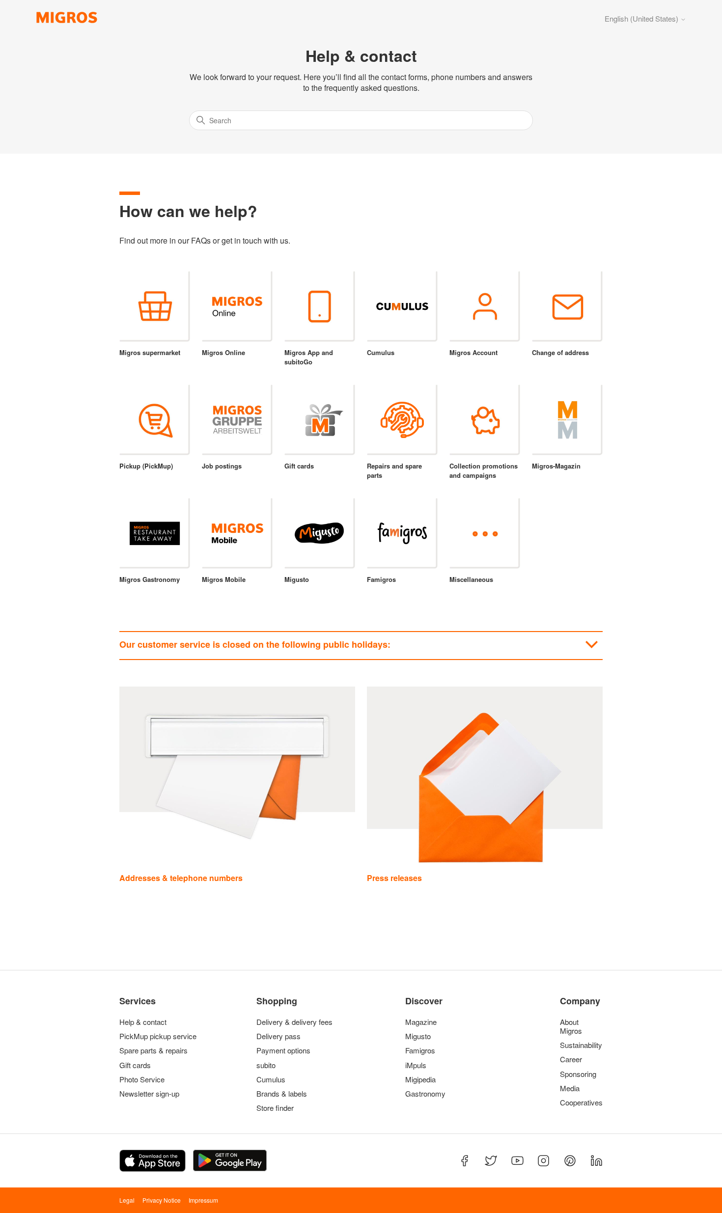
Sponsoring (578, 1074)
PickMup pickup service (157, 1036)
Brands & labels (281, 1093)
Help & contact (143, 1022)
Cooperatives (579, 1102)
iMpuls (415, 1065)
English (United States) (642, 18)
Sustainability (579, 1045)
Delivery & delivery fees (294, 1022)
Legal (127, 1200)
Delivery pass (278, 1036)
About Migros (571, 1026)
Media (570, 1088)
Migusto (418, 1036)
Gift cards (135, 1065)
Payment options (283, 1050)
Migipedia (420, 1079)
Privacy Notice (161, 1200)
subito (266, 1065)
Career (571, 1059)
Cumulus (270, 1079)
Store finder (275, 1107)
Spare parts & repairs (153, 1050)
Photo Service (142, 1079)
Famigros (420, 1050)
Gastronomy (425, 1093)
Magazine (421, 1022)
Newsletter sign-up (149, 1093)
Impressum (203, 1200)
